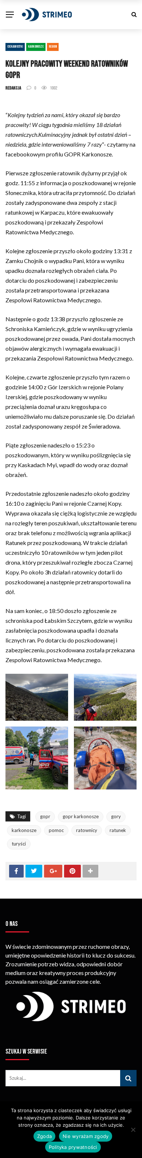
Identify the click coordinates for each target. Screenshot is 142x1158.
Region (53, 46)
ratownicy (86, 830)
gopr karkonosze (81, 816)
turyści (19, 844)
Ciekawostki (15, 46)
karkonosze (24, 830)
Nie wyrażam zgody (86, 1136)
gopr (45, 816)
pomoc (56, 830)
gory (116, 816)
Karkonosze (36, 46)
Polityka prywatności (73, 1147)
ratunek (118, 830)
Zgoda (44, 1136)
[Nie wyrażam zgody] (133, 1129)
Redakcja (13, 88)
